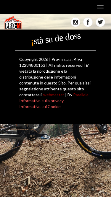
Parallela (81, 94)
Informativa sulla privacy (41, 100)
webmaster (53, 94)
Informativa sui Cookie (40, 106)
